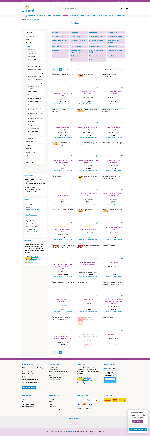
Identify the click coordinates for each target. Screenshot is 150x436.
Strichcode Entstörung (34, 98)
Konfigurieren (137, 421)
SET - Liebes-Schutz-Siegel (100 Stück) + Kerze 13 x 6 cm (63, 266)
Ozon (27, 155)
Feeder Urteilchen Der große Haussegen (88, 161)
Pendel (28, 145)
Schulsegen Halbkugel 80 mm (113, 228)
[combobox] (72, 8)
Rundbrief (24, 409)
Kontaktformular (35, 382)
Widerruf (24, 402)
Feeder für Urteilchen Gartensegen (113, 92)
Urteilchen (29, 32)
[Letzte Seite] (78, 69)
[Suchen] (91, 8)
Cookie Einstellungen (55, 409)
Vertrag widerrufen (29, 387)
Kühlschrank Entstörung (35, 83)
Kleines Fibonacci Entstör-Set (88, 194)
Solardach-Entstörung (34, 69)
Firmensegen (32, 56)
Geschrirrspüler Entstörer (35, 76)
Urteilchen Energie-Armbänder (33, 87)
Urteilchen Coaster (33, 101)
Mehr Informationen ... (138, 417)
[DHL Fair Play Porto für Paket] (107, 400)
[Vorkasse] (80, 408)
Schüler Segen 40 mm (88, 229)
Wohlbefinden (30, 141)
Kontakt (24, 399)
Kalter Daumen (63, 196)
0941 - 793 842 (27, 371)
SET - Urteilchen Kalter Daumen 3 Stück (88, 263)
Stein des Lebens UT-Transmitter (63, 300)
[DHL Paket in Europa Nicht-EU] (114, 400)
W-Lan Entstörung (33, 63)
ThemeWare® (95, 432)
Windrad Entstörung (34, 66)
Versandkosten (71, 431)
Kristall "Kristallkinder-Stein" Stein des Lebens (113, 194)
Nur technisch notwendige (137, 425)
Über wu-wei (30, 159)
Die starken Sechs (33, 91)
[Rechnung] (95, 400)
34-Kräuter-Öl (30, 36)
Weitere (30, 138)
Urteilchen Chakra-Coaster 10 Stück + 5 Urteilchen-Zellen (113, 301)
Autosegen (31, 121)
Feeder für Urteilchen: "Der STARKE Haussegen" (63, 161)
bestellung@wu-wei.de (33, 209)
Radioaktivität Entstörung (35, 79)
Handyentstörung (33, 125)
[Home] (26, 16)
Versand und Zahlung (28, 404)
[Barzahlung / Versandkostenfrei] (80, 400)
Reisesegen (31, 105)
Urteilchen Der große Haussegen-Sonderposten (88, 335)
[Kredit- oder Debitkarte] (87, 404)
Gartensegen (32, 53)
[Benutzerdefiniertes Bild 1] (33, 260)
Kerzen (28, 39)
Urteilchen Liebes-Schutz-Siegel (35, 114)
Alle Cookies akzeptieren (138, 429)
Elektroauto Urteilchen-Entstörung (88, 92)
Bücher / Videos (30, 152)
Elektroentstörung (33, 94)
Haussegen (31, 49)
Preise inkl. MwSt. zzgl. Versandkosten (63, 103)
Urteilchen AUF (88, 300)
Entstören (29, 46)
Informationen (54, 395)
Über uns (51, 399)
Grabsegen (31, 135)
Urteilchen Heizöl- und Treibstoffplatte (34, 109)
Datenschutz (52, 406)
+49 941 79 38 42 (32, 231)
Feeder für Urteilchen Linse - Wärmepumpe (88, 128)
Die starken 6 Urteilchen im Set (63, 94)
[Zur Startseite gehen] (28, 8)
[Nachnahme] (87, 408)
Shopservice (26, 395)
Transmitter (29, 43)
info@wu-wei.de (31, 215)
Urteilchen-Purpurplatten (35, 118)
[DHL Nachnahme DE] (122, 400)
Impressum (52, 404)
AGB (50, 402)
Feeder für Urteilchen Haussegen (63, 128)
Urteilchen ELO (113, 335)
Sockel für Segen (113, 263)
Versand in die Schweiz (28, 406)
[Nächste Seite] (74, 69)
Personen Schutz (33, 59)
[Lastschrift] (87, 400)
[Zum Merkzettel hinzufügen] (71, 87)
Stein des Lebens (33, 131)
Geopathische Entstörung (35, 73)
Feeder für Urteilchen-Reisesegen (113, 128)
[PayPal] (79, 404)
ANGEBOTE (29, 162)
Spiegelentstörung (33, 128)
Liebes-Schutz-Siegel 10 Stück (63, 230)
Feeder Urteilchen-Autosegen (113, 161)
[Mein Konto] (122, 8)
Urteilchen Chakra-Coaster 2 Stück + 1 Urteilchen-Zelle (63, 337)
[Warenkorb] (126, 8)
